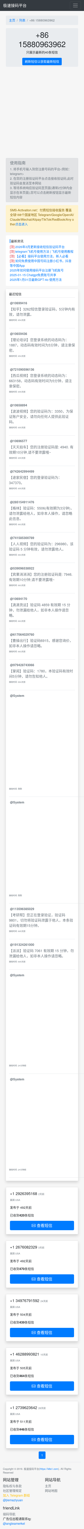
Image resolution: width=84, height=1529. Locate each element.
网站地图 (51, 1490)
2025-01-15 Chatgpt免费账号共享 (33, 275)
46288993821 (27, 1354)
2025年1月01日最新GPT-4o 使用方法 (36, 279)
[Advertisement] (42, 112)
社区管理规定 (12, 1490)
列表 (22, 20)
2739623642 (26, 1407)
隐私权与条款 (12, 1486)
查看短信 (44, 1225)
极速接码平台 (15, 5)
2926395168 (26, 1193)
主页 (12, 20)
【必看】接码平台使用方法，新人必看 (41, 256)
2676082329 (26, 1247)
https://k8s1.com (49, 1469)
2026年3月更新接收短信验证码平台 (40, 247)
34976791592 (27, 1300)
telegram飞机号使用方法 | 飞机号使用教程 (44, 251)
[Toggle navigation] (75, 5)
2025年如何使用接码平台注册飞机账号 (37, 270)
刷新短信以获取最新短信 (42, 61)
